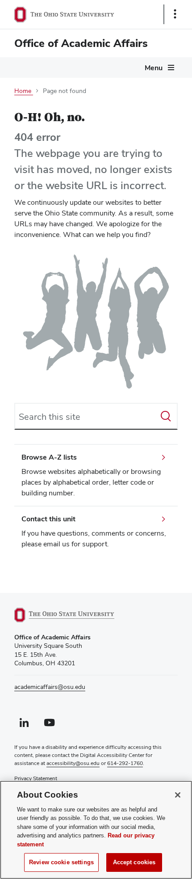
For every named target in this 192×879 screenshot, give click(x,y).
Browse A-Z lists (49, 457)
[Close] (178, 795)
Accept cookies (134, 862)
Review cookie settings (61, 862)
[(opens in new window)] (74, 615)
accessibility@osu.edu (73, 763)
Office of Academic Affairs (81, 43)
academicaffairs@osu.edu (49, 687)
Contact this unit (48, 519)
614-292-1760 (125, 763)
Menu (154, 67)
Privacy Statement (35, 778)
